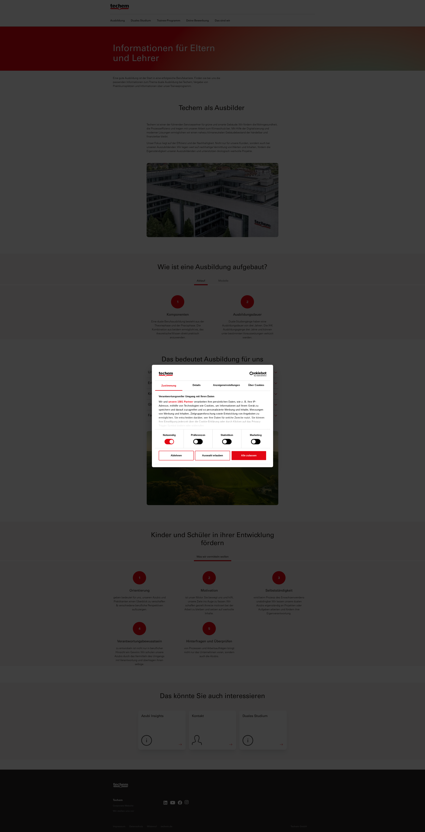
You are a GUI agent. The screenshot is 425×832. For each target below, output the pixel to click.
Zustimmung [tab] (168, 385)
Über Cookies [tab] (256, 385)
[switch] (198, 441)
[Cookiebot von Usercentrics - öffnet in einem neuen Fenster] (251, 374)
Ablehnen (176, 455)
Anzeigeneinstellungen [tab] (226, 385)
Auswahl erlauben (212, 455)
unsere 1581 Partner (180, 401)
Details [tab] (197, 385)
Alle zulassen (248, 455)
